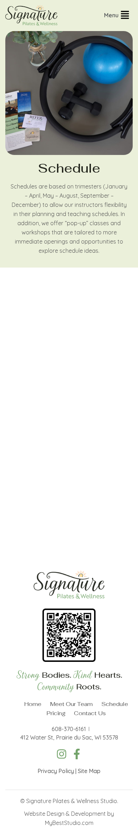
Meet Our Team (71, 704)
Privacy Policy (56, 770)
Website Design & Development (65, 813)
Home (32, 704)
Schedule (114, 704)
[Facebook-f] (76, 754)
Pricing (55, 713)
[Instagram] (61, 754)
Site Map (89, 770)
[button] (118, 15)
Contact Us (90, 713)
